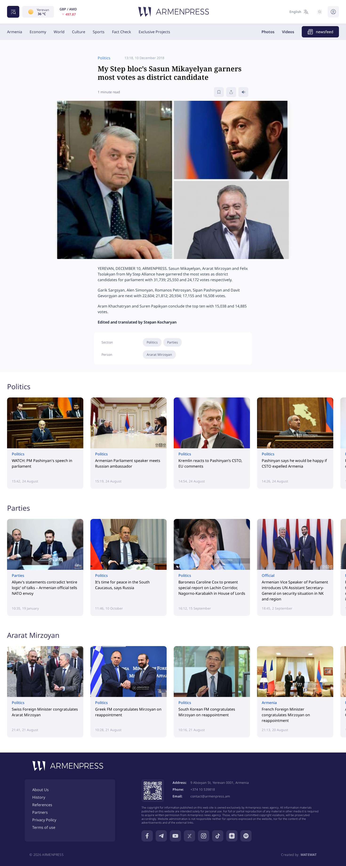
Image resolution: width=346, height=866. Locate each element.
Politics (152, 342)
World (59, 31)
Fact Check (121, 31)
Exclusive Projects (154, 31)
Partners (40, 812)
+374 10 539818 (202, 789)
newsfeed (324, 31)
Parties (172, 342)
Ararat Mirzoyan (159, 354)
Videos (288, 31)
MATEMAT (309, 854)
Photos (268, 31)
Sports (99, 31)
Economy (38, 31)
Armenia (14, 31)
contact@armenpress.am (210, 796)
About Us (40, 789)
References (42, 804)
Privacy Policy (44, 819)
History (38, 797)
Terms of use (43, 827)
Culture (78, 31)
